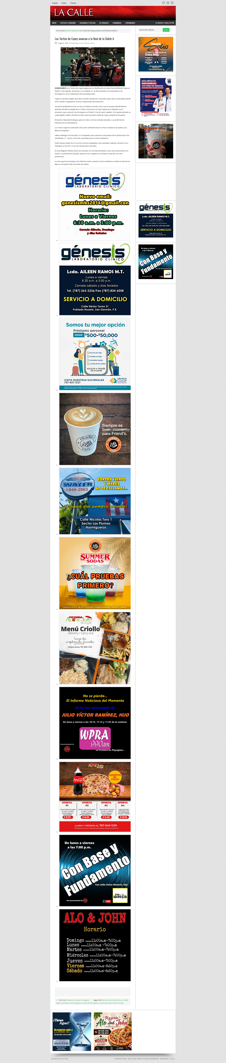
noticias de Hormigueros (90, 1003)
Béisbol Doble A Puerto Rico (111, 1000)
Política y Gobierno (68, 22)
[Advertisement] (142, 13)
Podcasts (73, 3)
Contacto (55, 3)
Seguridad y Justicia (87, 22)
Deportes (70, 1000)
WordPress (164, 1059)
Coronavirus (130, 22)
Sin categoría (85, 1000)
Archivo (64, 3)
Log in (172, 1059)
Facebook (168, 2)
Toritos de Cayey (117, 1003)
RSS (172, 2)
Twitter (163, 2)
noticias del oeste (106, 1003)
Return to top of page (60, 1059)
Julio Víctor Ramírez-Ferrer (86, 43)
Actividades (104, 22)
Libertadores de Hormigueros (71, 1003)
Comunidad (117, 22)
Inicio (54, 22)
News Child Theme (134, 1059)
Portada (77, 1000)
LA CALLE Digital (80, 13)
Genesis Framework (151, 1059)
